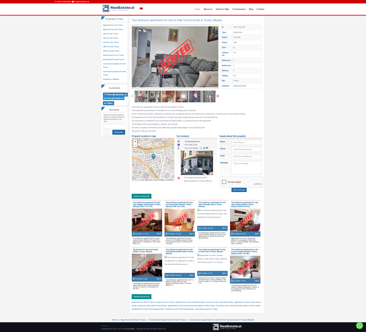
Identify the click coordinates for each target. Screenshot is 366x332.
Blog (251, 9)
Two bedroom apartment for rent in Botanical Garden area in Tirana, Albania (179, 251)
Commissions (239, 9)
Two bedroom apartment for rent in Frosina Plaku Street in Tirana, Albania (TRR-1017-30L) (179, 204)
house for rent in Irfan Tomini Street (152, 306)
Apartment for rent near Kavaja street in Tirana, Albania (145, 250)
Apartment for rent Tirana (113, 25)
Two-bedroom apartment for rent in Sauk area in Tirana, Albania (212, 250)
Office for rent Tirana (111, 47)
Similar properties (142, 196)
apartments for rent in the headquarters (148, 309)
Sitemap (105, 326)
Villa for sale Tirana (110, 38)
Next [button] (217, 96)
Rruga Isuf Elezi (239, 86)
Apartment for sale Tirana (113, 29)
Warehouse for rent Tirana (113, 55)
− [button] (135, 145)
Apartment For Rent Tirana (133, 320)
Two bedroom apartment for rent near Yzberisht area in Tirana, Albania (211, 204)
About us (208, 9)
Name (222, 142)
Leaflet (141, 180)
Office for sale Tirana (111, 51)
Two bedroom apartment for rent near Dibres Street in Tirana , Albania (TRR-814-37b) (244, 204)
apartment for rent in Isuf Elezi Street (190, 302)
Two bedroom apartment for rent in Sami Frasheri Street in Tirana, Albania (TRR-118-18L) (244, 251)
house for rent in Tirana (164, 302)
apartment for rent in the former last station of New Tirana (191, 306)
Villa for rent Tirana (110, 34)
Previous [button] (132, 96)
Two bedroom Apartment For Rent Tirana (167, 320)
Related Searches (142, 297)
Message (223, 163)
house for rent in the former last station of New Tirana (238, 306)
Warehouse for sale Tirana (113, 60)
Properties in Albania (111, 79)
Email (222, 156)
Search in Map (222, 9)
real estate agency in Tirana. (206, 309)
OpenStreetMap (159, 180)
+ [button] (135, 141)
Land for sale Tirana (111, 42)
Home (197, 9)
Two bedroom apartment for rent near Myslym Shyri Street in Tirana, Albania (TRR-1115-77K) (147, 204)
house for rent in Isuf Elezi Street (219, 302)
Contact (260, 9)
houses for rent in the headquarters (179, 309)
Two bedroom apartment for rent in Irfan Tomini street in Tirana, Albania (221, 320)
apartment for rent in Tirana (143, 302)
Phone (222, 149)
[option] (141, 96)
